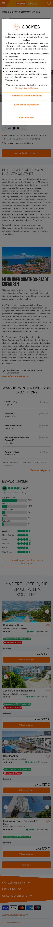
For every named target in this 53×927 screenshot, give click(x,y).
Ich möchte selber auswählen (27, 95)
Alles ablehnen (26, 117)
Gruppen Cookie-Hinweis (26, 88)
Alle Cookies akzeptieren (26, 104)
